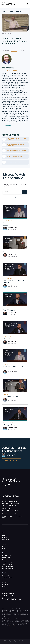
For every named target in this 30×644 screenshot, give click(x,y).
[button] (27, 4)
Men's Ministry (6, 560)
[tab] (5, 49)
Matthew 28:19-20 (14, 626)
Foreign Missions (6, 582)
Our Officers (5, 580)
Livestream (5, 535)
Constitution (5, 584)
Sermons (4, 537)
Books (3, 542)
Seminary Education (7, 568)
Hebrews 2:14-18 (8, 36)
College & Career (7, 564)
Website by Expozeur (15, 641)
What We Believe (7, 577)
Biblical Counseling (7, 566)
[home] (8, 4)
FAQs (3, 548)
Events (4, 544)
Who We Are (5, 575)
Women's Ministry (7, 562)
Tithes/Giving (6, 539)
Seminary (4, 546)
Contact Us (5, 586)
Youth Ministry (6, 557)
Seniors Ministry (6, 555)
